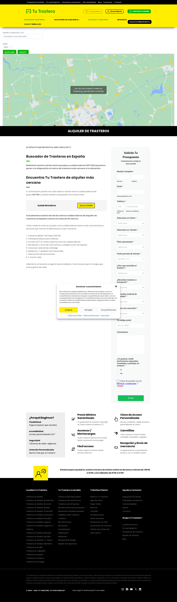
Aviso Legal (105, 315)
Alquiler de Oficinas (130, 535)
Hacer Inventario (97, 518)
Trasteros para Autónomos (69, 500)
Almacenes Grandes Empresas (71, 511)
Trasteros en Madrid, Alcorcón (38, 504)
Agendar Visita (96, 500)
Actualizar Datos (97, 515)
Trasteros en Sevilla (34, 547)
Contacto (118, 2)
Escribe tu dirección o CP (13, 32)
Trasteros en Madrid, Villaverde (39, 544)
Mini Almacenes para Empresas (71, 507)
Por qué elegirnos (129, 528)
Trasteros (62, 518)
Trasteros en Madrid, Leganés (38, 522)
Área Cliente (95, 533)
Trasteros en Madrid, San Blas (38, 536)
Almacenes (63, 525)
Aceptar (68, 309)
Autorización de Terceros (100, 525)
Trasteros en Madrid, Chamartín (39, 511)
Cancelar (94, 511)
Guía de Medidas (89, 2)
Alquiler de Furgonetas (67, 544)
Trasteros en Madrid (34, 497)
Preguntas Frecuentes (35, 2)
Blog (100, 2)
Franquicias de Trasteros (132, 532)
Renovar (93, 507)
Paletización (63, 533)
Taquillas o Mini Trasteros (68, 515)
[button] (116, 286)
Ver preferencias (108, 309)
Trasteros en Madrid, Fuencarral (39, 515)
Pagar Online (95, 504)
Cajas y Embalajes (32, 24)
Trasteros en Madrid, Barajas (38, 507)
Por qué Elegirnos (53, 2)
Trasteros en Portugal (35, 562)
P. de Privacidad (88, 590)
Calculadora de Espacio (71, 2)
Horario (125, 507)
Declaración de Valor (99, 522)
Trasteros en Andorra (35, 558)
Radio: (5, 44)
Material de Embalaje (67, 540)
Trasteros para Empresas (68, 504)
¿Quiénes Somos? (130, 524)
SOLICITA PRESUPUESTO (139, 22)
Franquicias (107, 2)
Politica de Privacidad (91, 315)
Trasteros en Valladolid (35, 551)
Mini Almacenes (64, 522)
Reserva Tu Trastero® (99, 497)
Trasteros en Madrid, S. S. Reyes (39, 540)
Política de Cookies (75, 315)
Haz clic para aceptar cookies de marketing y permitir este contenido (88, 89)
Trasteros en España (34, 554)
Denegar (88, 309)
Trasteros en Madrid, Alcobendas (40, 500)
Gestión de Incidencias (99, 529)
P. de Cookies (100, 590)
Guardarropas (64, 529)
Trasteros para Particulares (69, 497)
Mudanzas (122, 20)
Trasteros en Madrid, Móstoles (38, 533)
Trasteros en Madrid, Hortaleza (39, 518)
